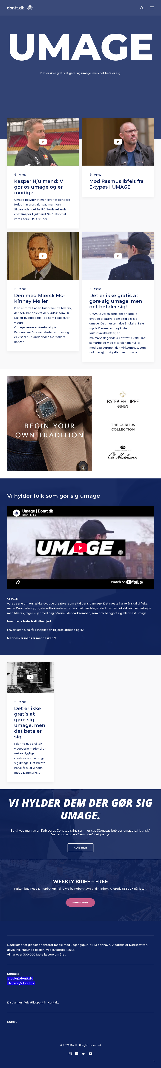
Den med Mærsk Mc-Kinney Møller (39, 298)
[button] (152, 8)
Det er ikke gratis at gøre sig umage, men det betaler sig (29, 723)
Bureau (12, 1022)
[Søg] (140, 8)
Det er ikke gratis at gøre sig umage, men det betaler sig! (115, 301)
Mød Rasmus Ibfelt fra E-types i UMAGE (116, 184)
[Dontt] (20, 7)
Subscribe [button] (80, 902)
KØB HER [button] (80, 847)
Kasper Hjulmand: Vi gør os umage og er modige (39, 186)
